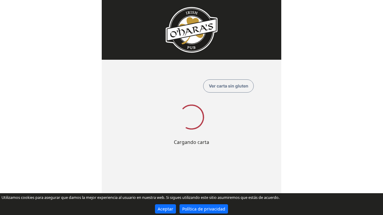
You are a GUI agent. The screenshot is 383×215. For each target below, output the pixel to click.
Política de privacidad (203, 209)
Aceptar (165, 209)
